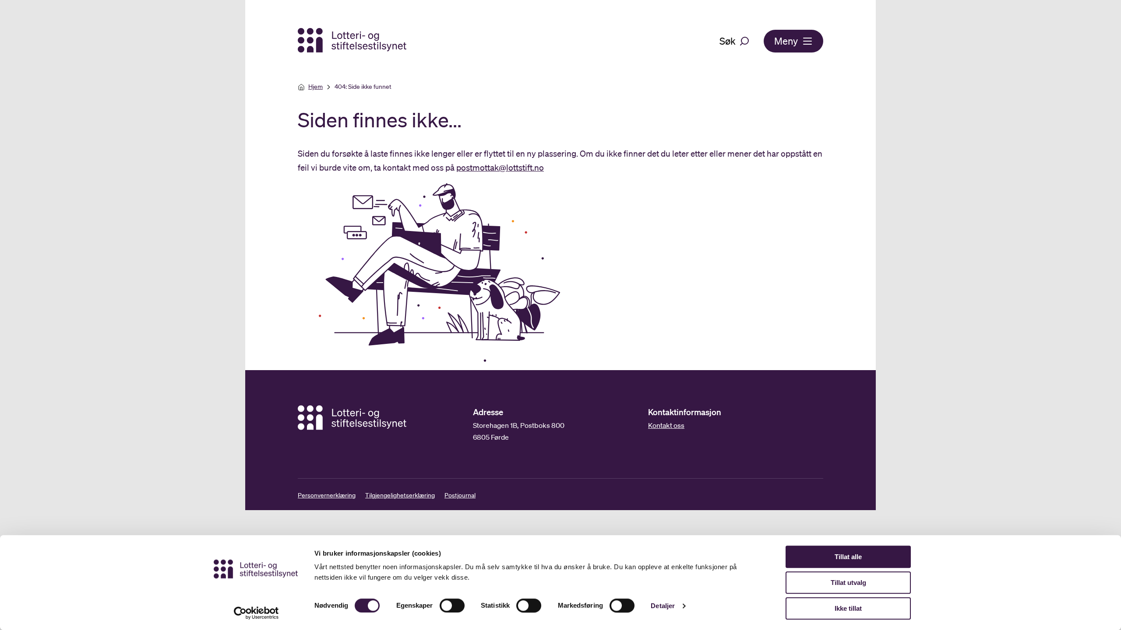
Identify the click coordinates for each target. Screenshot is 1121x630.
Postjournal (460, 495)
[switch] (452, 605)
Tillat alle (848, 556)
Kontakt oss (666, 425)
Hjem (315, 87)
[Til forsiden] (353, 41)
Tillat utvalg (848, 582)
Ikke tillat (848, 608)
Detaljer (663, 605)
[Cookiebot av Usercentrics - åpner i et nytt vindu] (256, 613)
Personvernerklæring (327, 495)
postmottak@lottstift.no (500, 167)
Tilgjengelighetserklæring (400, 495)
